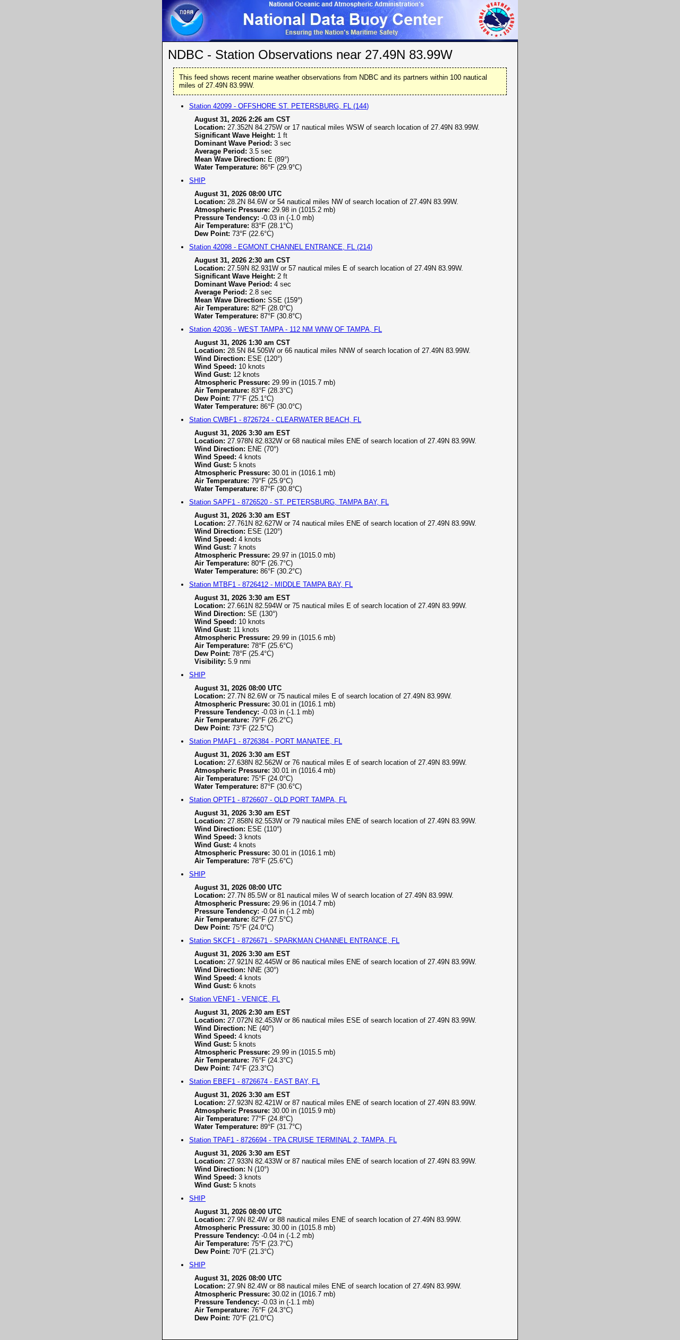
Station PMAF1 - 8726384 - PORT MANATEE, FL (265, 741)
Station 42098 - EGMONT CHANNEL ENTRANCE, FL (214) (280, 247)
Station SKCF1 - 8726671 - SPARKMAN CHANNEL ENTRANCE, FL (294, 941)
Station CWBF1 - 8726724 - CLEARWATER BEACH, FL (275, 420)
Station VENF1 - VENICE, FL (234, 999)
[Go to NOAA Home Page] (184, 38)
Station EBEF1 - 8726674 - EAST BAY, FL (254, 1081)
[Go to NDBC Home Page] (340, 38)
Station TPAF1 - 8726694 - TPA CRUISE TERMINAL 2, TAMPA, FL (293, 1140)
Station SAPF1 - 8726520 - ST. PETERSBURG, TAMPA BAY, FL (289, 502)
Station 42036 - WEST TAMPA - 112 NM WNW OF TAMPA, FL (285, 329)
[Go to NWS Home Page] (495, 38)
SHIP (197, 180)
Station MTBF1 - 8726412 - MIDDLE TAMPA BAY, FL (271, 584)
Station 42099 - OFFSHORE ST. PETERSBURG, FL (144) (279, 106)
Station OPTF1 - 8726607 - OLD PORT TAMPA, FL (268, 800)
